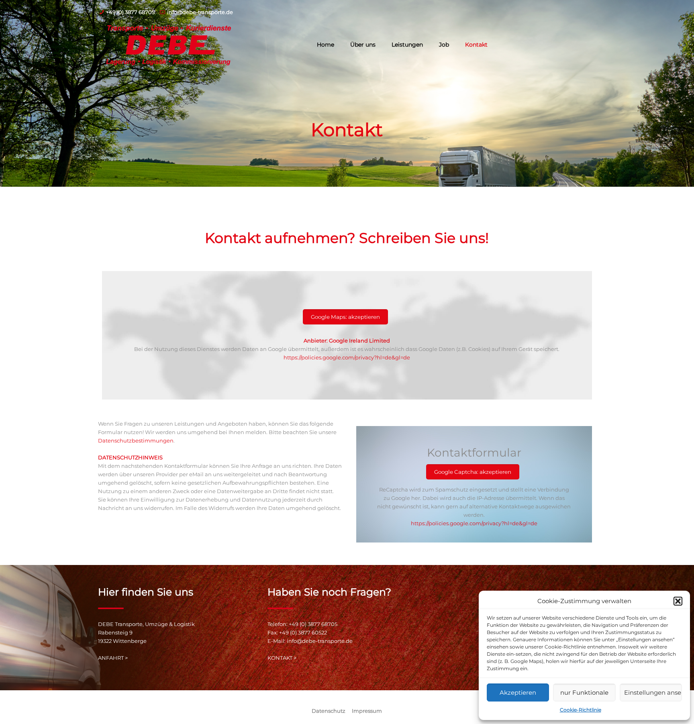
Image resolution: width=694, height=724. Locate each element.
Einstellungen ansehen (653, 692)
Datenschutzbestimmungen (136, 440)
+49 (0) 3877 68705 (130, 12)
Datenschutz (328, 711)
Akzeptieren (518, 692)
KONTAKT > (281, 658)
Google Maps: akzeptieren (345, 317)
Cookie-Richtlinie (580, 710)
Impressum (367, 711)
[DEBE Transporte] (168, 44)
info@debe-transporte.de (200, 12)
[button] (678, 601)
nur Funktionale (584, 692)
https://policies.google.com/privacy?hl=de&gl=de (347, 357)
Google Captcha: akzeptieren (472, 472)
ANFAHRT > (113, 658)
